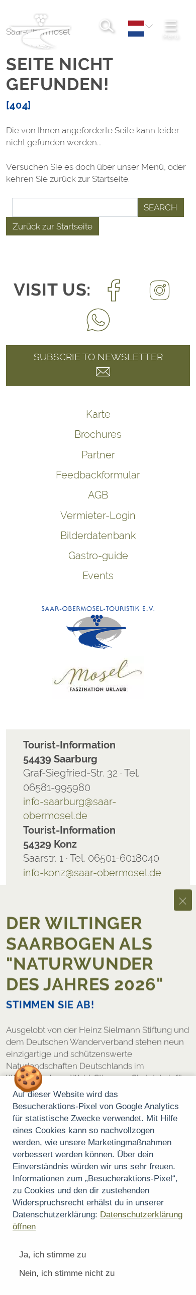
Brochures (98, 434)
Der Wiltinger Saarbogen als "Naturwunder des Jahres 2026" (84, 934)
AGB (98, 495)
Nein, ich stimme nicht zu (67, 1273)
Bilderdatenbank (98, 536)
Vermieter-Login (98, 515)
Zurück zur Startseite (52, 226)
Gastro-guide (98, 556)
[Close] (183, 881)
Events (98, 576)
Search (160, 207)
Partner (98, 455)
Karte (98, 414)
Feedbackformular (98, 475)
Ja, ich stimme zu (52, 1254)
